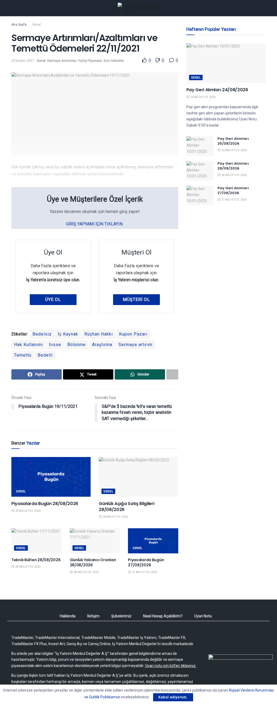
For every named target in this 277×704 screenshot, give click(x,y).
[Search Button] (263, 8)
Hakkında (67, 616)
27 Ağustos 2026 (144, 572)
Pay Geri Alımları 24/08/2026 (217, 90)
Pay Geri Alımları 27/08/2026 (233, 190)
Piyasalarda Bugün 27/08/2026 (146, 562)
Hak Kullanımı (28, 344)
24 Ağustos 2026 (202, 97)
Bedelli (45, 355)
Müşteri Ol (136, 299)
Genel (36, 24)
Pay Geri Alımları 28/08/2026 (233, 166)
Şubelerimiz (121, 616)
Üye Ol (53, 299)
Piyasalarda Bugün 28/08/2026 (44, 503)
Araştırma (102, 344)
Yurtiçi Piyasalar (90, 61)
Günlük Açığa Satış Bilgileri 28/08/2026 (126, 506)
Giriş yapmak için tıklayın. (94, 223)
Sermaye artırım (135, 344)
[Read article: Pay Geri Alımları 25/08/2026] (199, 146)
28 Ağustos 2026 (27, 511)
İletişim (93, 616)
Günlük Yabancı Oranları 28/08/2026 (93, 562)
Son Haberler (114, 61)
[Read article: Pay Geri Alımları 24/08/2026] (226, 63)
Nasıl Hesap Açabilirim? (163, 616)
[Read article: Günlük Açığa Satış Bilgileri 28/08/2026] (138, 477)
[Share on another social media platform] (172, 374)
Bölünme (76, 344)
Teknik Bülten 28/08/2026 (35, 560)
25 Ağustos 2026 (233, 150)
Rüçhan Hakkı (98, 334)
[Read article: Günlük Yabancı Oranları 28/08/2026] (95, 540)
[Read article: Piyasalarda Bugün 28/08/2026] (51, 477)
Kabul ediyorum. (173, 697)
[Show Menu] (13, 8)
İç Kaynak (68, 334)
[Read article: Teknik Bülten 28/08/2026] (36, 540)
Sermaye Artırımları (61, 61)
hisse (55, 344)
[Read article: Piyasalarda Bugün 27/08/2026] (153, 540)
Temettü (22, 355)
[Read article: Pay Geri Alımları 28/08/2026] (199, 171)
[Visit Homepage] (138, 8)
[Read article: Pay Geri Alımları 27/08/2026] (199, 195)
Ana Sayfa (19, 24)
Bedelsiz (42, 334)
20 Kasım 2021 (22, 61)
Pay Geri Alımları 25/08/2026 (233, 141)
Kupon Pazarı (133, 334)
